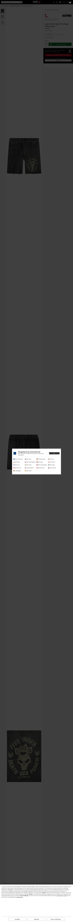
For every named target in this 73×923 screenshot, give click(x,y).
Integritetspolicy (19, 897)
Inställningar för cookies (61, 895)
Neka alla (36, 919)
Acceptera (17, 919)
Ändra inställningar (56, 919)
